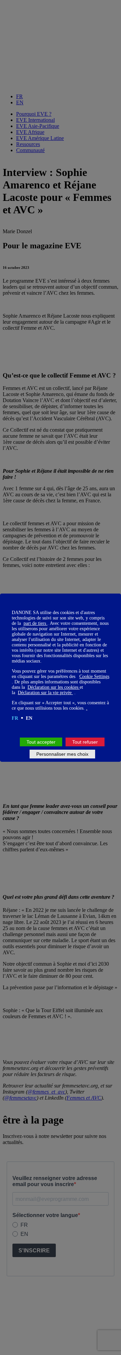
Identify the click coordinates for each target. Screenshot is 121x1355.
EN (29, 718)
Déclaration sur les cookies (54, 687)
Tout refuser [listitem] (85, 742)
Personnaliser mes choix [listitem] (62, 754)
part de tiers (35, 623)
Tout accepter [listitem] (41, 742)
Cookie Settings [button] (94, 676)
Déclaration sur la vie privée (45, 692)
